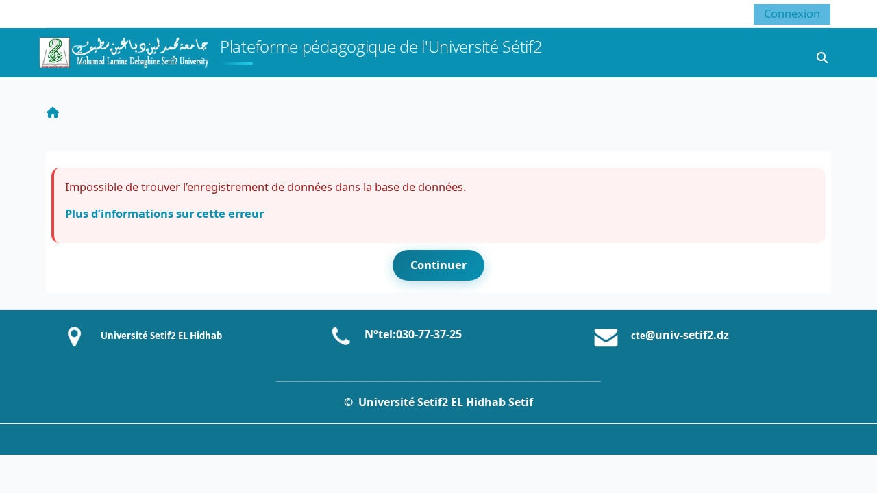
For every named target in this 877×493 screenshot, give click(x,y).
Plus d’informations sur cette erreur (164, 213)
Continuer (438, 265)
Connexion (792, 13)
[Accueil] (123, 51)
